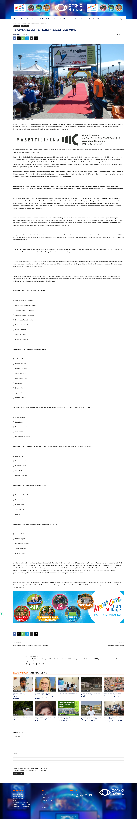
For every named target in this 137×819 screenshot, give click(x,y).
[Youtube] (43, 664)
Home (14, 23)
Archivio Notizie (24, 26)
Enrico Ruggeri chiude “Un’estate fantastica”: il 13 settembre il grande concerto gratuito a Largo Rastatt (114, 718)
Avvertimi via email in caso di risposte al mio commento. (31, 768)
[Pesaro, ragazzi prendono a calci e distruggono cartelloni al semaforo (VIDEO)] (91, 684)
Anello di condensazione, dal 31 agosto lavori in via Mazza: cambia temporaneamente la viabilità (113, 694)
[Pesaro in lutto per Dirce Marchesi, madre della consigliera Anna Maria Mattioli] (45, 708)
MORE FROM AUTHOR (38, 673)
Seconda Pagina (22, 23)
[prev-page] (14, 724)
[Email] (36, 38)
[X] (19, 38)
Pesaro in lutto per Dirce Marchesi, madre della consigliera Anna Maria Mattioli (45, 718)
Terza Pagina (62, 690)
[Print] (31, 38)
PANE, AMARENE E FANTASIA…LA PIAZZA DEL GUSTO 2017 (31, 645)
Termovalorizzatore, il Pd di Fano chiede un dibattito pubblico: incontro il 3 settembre (67, 718)
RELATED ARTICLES (20, 673)
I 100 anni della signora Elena (115, 645)
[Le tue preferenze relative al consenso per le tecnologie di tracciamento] (2, 614)
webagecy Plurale (68, 816)
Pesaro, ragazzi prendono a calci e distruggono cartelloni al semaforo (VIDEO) (91, 694)
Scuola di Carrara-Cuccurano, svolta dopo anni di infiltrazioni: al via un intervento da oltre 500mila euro (91, 718)
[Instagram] (30, 664)
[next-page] (17, 724)
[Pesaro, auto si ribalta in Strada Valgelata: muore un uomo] (23, 708)
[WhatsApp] (23, 38)
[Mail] (33, 664)
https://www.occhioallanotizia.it (34, 656)
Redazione (17, 34)
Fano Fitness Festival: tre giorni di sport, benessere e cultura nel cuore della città (68, 694)
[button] (121, 19)
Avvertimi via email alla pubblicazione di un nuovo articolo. (31, 770)
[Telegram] (27, 38)
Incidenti (15, 714)
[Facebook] (14, 38)
